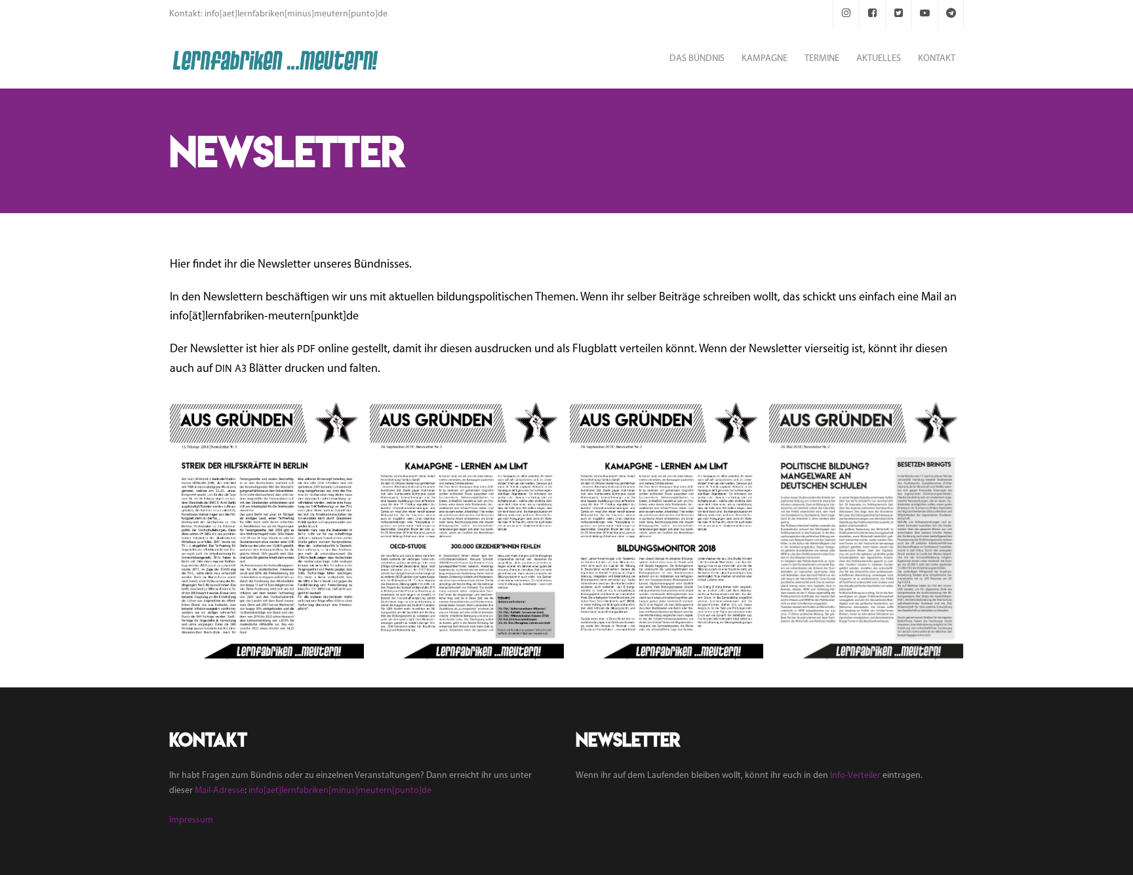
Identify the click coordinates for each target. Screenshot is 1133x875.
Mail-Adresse (220, 791)
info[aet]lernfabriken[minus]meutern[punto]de (339, 791)
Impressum (191, 820)
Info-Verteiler (855, 776)
